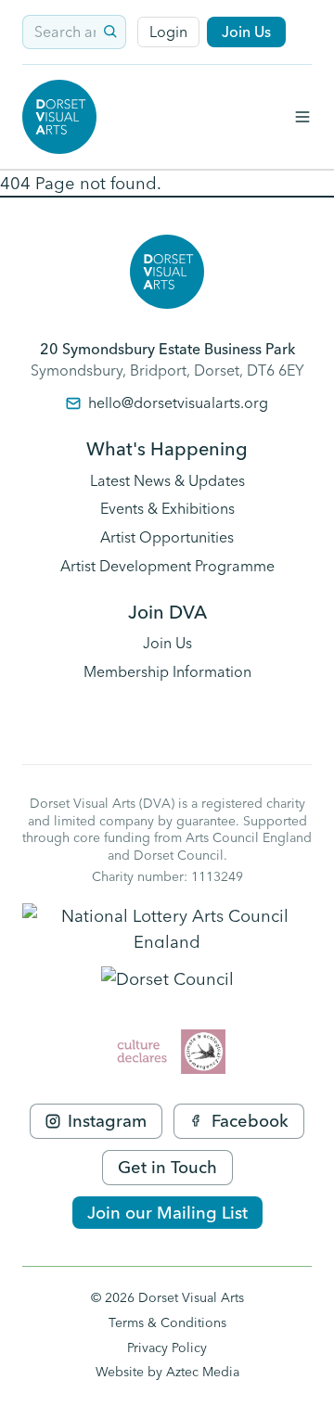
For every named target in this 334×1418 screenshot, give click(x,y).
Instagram (107, 1120)
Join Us (246, 31)
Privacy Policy (167, 1347)
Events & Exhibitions (167, 508)
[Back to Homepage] (59, 117)
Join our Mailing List (167, 1212)
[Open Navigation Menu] (302, 117)
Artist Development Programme (167, 565)
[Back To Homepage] (167, 272)
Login (168, 31)
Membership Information (167, 671)
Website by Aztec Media (167, 1371)
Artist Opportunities (167, 537)
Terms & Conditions (167, 1322)
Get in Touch (167, 1167)
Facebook (250, 1120)
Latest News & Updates (167, 480)
